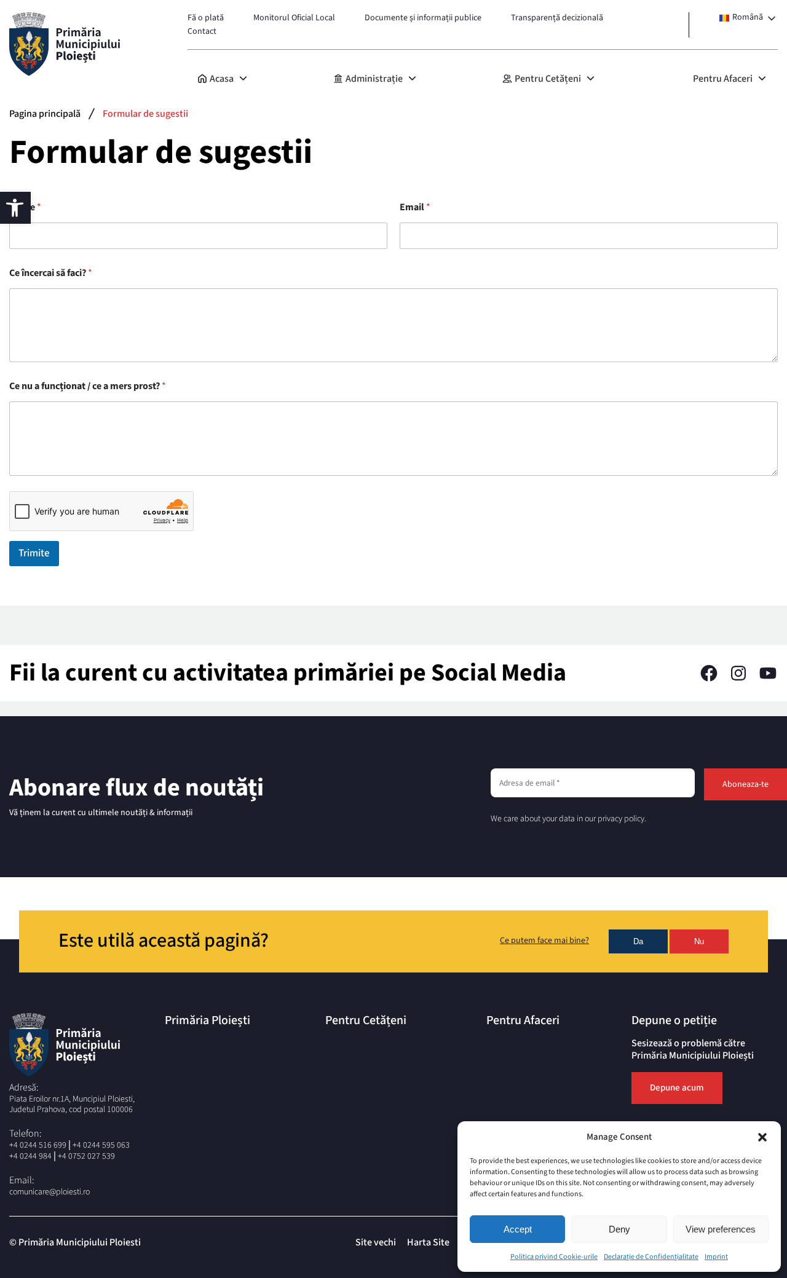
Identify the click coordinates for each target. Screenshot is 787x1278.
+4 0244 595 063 (101, 1145)
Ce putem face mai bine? (544, 941)
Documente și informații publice (423, 18)
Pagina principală (45, 114)
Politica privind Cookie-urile (554, 1257)
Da (638, 941)
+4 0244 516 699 (37, 1145)
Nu (699, 941)
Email (415, 207)
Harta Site (428, 1242)
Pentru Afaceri (723, 78)
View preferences (721, 1229)
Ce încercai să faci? (50, 273)
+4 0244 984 (30, 1156)
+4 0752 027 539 (86, 1156)
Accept (518, 1229)
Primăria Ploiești (207, 1020)
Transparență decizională (557, 18)
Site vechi (375, 1242)
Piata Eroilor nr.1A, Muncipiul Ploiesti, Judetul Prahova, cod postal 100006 (72, 1104)
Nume (25, 207)
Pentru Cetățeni (548, 78)
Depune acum (677, 1087)
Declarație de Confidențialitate (651, 1257)
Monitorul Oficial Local (294, 18)
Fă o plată (206, 18)
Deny (619, 1229)
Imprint (716, 1257)
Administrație (374, 78)
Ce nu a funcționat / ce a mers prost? (87, 386)
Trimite (34, 553)
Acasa (222, 78)
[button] (762, 1137)
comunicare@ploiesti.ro (49, 1192)
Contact (202, 31)
